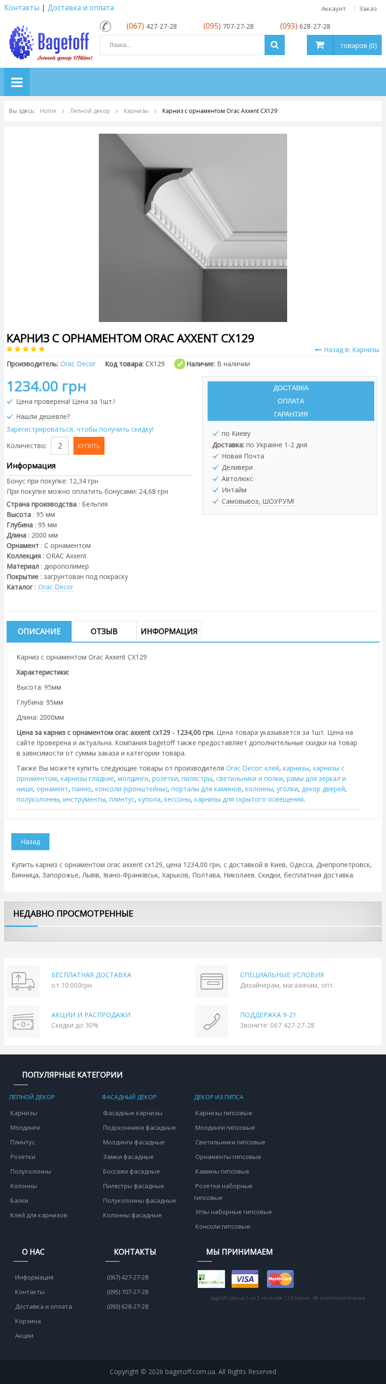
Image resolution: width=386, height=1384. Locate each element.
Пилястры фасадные (133, 1186)
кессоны (177, 799)
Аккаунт (334, 8)
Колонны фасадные (132, 1215)
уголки (287, 788)
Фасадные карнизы (132, 1113)
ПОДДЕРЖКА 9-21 (268, 1014)
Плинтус (22, 1142)
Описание (39, 631)
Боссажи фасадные (131, 1171)
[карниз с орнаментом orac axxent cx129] (193, 227)
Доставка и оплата (81, 8)
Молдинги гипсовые (225, 1127)
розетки (165, 778)
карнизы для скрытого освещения (249, 799)
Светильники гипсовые (230, 1142)
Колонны (23, 1186)
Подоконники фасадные (139, 1127)
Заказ (368, 8)
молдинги (133, 778)
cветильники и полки (249, 778)
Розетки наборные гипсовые (223, 1192)
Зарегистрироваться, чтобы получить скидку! (80, 429)
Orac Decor (55, 586)
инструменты (84, 799)
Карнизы (23, 1113)
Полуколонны (30, 1171)
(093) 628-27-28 (127, 1306)
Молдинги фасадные (134, 1142)
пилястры (197, 778)
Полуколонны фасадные (139, 1200)
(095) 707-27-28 (127, 1291)
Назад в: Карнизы (351, 349)
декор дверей (323, 788)
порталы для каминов (206, 788)
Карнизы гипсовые (223, 1113)
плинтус (122, 799)
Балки (19, 1200)
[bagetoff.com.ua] (49, 41)
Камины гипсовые (222, 1171)
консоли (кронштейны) (131, 788)
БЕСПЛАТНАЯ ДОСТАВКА (91, 974)
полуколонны (37, 799)
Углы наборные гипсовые (233, 1211)
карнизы (296, 768)
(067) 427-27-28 (127, 1277)
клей (272, 768)
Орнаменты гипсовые (228, 1156)
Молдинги (25, 1127)
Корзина (28, 1321)
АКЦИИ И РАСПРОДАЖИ (90, 1014)
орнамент (52, 788)
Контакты (22, 8)
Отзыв (104, 631)
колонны (259, 788)
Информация (169, 631)
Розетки (22, 1156)
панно (81, 788)
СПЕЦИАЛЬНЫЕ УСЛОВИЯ (282, 974)
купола (149, 799)
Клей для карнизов (38, 1215)
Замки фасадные (128, 1156)
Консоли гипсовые (222, 1226)
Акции (24, 1335)
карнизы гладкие (87, 778)
